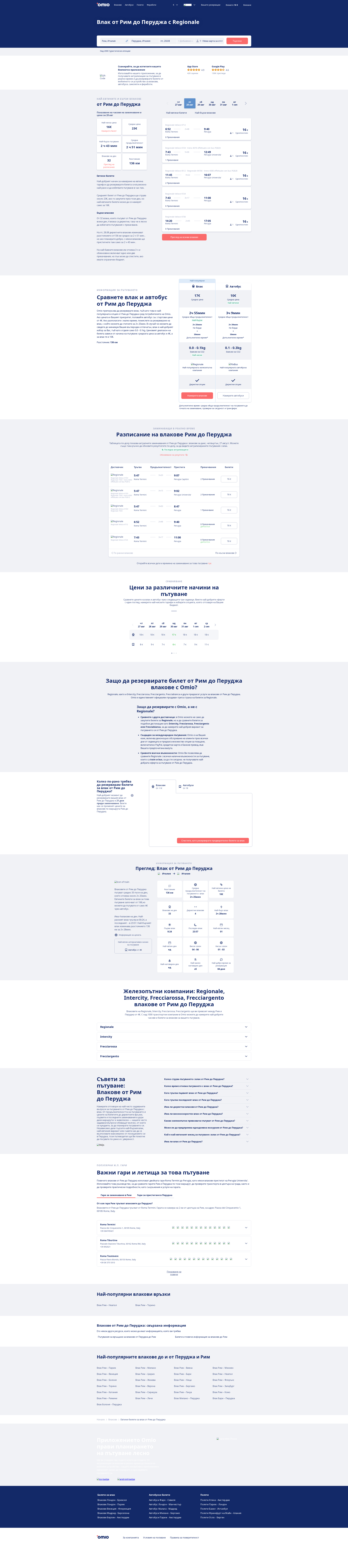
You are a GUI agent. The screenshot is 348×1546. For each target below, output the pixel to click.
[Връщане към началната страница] (105, 5)
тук (209, 563)
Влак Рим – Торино (145, 1305)
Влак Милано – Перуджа (187, 1398)
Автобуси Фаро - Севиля (162, 1500)
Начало (101, 1419)
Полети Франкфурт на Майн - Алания (220, 1513)
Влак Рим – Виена (183, 1367)
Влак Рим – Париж (106, 1367)
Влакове (118, 5)
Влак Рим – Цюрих (145, 1373)
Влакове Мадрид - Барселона (113, 1513)
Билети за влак (106, 1494)
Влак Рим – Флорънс (223, 1379)
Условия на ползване (154, 1537)
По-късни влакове (224, 552)
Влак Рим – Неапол (107, 1305)
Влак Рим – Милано (145, 1367)
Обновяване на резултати (172, 455)
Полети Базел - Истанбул (214, 1508)
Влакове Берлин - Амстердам (113, 1517)
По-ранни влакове (123, 552)
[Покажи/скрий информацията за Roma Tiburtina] (246, 1243)
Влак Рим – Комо (221, 1392)
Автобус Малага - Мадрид (163, 1508)
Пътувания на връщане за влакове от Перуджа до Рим (127, 1336)
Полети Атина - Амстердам (215, 1500)
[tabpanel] (200, 820)
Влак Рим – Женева (145, 1379)
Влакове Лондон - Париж (111, 1504)
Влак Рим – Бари (182, 1373)
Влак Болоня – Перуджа (109, 1404)
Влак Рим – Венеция (107, 1373)
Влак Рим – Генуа (183, 1392)
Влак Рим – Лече (144, 1398)
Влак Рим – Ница (183, 1379)
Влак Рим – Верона (145, 1386)
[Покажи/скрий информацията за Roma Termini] (246, 1227)
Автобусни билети (159, 1494)
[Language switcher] (190, 5)
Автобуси (129, 5)
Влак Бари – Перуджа (224, 1398)
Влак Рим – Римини (107, 1398)
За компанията (131, 1537)
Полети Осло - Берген (212, 1517)
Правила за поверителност (184, 1537)
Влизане (247, 5)
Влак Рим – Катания (107, 1392)
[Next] (246, 103)
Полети (140, 5)
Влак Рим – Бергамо (184, 1386)
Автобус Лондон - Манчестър (165, 1504)
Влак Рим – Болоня (107, 1379)
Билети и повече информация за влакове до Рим (201, 1336)
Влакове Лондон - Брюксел (112, 1500)
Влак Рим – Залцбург (223, 1386)
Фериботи (151, 5)
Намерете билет (109, 131)
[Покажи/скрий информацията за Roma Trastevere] (246, 1259)
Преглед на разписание (109, 165)
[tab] (176, 112)
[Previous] (132, 625)
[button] (168, 41)
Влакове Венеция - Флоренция (114, 1508)
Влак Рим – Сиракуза (146, 1392)
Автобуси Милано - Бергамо (164, 1513)
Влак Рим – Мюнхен (223, 1367)
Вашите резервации (210, 5)
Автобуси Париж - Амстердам (165, 1517)
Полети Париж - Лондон (213, 1504)
